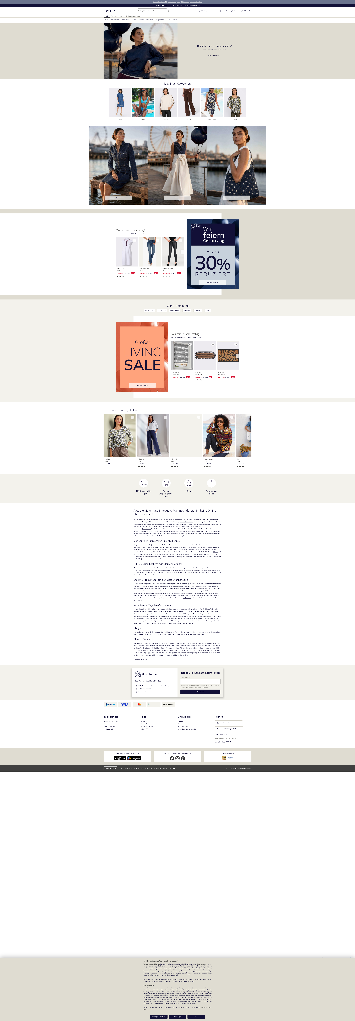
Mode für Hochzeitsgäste (170, 650)
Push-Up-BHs (141, 648)
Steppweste (150, 653)
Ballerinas (140, 645)
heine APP (144, 729)
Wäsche (134, 20)
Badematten (174, 310)
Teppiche (198, 310)
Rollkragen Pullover (194, 645)
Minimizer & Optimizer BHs (152, 650)
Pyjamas (146, 643)
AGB (121, 768)
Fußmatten (162, 310)
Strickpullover (169, 655)
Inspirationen (160, 20)
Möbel (208, 310)
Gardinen (187, 310)
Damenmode (114, 20)
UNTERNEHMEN (184, 717)
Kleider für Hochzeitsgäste (187, 653)
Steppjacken (174, 645)
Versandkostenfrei (147, 726)
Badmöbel (200, 588)
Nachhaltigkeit (183, 726)
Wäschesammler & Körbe (212, 648)
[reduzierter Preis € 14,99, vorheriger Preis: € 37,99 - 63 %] (182, 355)
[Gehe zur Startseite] (110, 11)
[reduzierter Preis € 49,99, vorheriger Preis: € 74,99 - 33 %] (173, 252)
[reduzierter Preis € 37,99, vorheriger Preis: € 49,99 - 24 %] (127, 252)
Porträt (180, 721)
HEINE (143, 717)
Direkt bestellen (109, 729)
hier (188, 974)
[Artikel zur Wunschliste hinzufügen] (134, 240)
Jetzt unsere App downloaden (127, 754)
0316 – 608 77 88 (223, 741)
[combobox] (156, 11)
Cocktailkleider (209, 554)
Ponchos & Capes (192, 648)
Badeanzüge (174, 643)
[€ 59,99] (219, 435)
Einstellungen (177, 1017)
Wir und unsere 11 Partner (151, 964)
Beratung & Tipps (110, 724)
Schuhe (141, 20)
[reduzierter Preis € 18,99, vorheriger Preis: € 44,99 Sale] (205, 355)
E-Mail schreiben (224, 723)
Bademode (125, 20)
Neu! (106, 20)
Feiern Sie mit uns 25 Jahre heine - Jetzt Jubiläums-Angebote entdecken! (177, 2)
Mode (107, 16)
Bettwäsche (149, 310)
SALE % (121, 16)
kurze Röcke (190, 650)
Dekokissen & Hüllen (162, 645)
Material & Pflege (109, 726)
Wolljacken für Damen (204, 653)
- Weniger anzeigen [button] (140, 660)
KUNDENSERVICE (111, 717)
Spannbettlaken (200, 650)
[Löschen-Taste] (166, 11)
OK (196, 1017)
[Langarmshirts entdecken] (141, 51)
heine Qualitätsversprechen (187, 729)
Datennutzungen (202, 964)
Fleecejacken (172, 653)
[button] (182, 252)
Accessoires (150, 20)
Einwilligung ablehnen (158, 1017)
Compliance (157, 768)
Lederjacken (150, 645)
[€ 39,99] (153, 435)
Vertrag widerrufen (110, 768)
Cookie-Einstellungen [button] (169, 768)
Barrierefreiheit (138, 768)
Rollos (182, 650)
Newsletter (144, 721)
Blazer (215, 552)
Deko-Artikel (210, 643)
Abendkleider (155, 524)
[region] (177, 989)
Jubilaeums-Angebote (133, 16)
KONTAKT (219, 717)
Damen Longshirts (181, 655)
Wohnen (113, 16)
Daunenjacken (155, 643)
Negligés (210, 650)
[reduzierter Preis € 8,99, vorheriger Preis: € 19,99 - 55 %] (228, 355)
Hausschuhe (191, 643)
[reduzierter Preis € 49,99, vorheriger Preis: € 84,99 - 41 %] (150, 252)
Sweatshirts (149, 655)
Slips (201, 648)
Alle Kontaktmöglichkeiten (228, 729)
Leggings (183, 645)
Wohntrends (146, 529)
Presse (180, 724)
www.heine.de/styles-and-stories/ (192, 634)
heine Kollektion (173, 20)
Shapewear (201, 643)
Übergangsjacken (172, 648)
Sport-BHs (138, 650)
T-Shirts (182, 648)
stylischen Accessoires (185, 522)
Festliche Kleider (161, 653)
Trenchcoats (165, 643)
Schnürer (183, 643)
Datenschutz (128, 768)
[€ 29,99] (120, 435)
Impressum (148, 768)
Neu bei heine (145, 724)
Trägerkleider (158, 655)
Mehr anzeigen (205, 687)
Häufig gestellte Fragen (112, 721)
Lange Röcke (151, 648)
